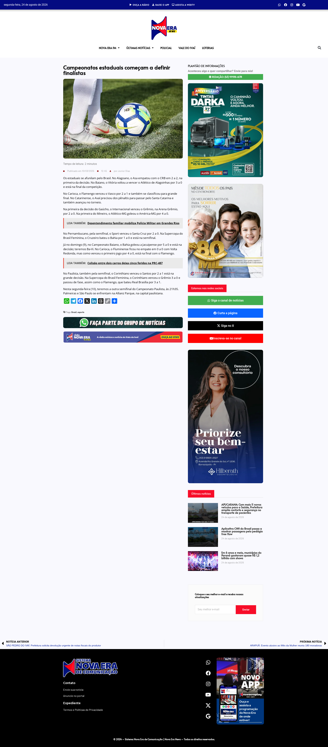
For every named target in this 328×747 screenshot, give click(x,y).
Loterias (208, 48)
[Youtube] (298, 5)
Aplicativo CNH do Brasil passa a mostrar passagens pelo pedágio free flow (242, 531)
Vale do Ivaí (187, 48)
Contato (69, 682)
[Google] (304, 5)
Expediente (72, 702)
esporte (81, 312)
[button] (319, 48)
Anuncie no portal (73, 695)
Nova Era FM (107, 48)
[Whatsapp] (279, 5)
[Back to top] (318, 732)
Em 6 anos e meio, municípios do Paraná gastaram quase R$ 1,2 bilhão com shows (241, 555)
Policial (166, 48)
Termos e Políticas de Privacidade (83, 709)
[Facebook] (286, 5)
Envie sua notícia (73, 689)
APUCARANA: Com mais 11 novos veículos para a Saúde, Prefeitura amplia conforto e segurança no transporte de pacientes (241, 508)
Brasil (74, 312)
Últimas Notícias (138, 48)
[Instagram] (292, 5)
